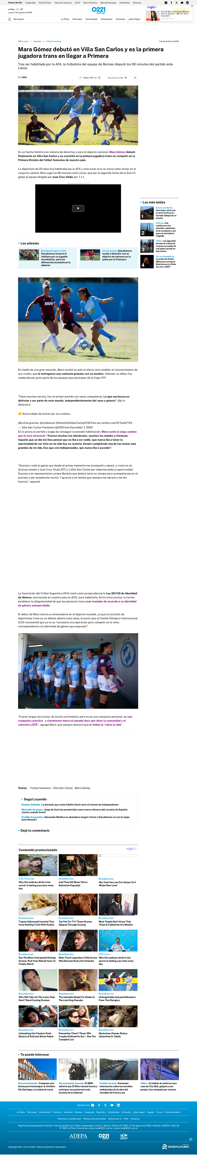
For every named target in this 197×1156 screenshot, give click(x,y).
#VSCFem (90, 422)
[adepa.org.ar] (78, 1137)
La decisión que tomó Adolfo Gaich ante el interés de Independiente (69, 804)
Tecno (159, 1112)
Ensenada (89, 1112)
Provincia (57, 1112)
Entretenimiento (173, 1112)
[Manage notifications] (191, 1139)
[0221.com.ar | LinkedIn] (187, 2)
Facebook (99, 1105)
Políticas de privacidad (94, 1118)
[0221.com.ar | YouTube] (182, 2)
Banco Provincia (90, 3)
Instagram (92, 1105)
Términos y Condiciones (69, 1118)
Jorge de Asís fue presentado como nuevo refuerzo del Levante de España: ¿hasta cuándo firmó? (74, 811)
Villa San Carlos (63, 788)
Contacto (135, 1118)
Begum (150, 1112)
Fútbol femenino (40, 788)
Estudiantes (125, 3)
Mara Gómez (82, 788)
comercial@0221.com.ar (126, 1128)
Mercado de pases (108, 3)
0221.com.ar (23, 41)
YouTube (112, 1105)
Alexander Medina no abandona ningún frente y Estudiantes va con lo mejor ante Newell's (75, 818)
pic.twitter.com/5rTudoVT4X (114, 422)
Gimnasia (137, 3)
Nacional (68, 1112)
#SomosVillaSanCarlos (70, 422)
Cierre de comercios (63, 3)
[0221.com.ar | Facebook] (171, 2)
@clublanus (47, 422)
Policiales (77, 19)
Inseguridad (30, 3)
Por (22, 77)
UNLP (77, 3)
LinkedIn (118, 1105)
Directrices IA (115, 1118)
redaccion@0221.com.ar (100, 1128)
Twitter (105, 1105)
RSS (126, 1118)
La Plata (65, 19)
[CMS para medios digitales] (176, 1147)
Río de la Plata (45, 3)
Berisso (78, 1112)
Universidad (91, 19)
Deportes (37, 41)
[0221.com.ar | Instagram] (166, 2)
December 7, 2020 (81, 427)
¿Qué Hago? (134, 19)
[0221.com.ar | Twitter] (176, 2)
